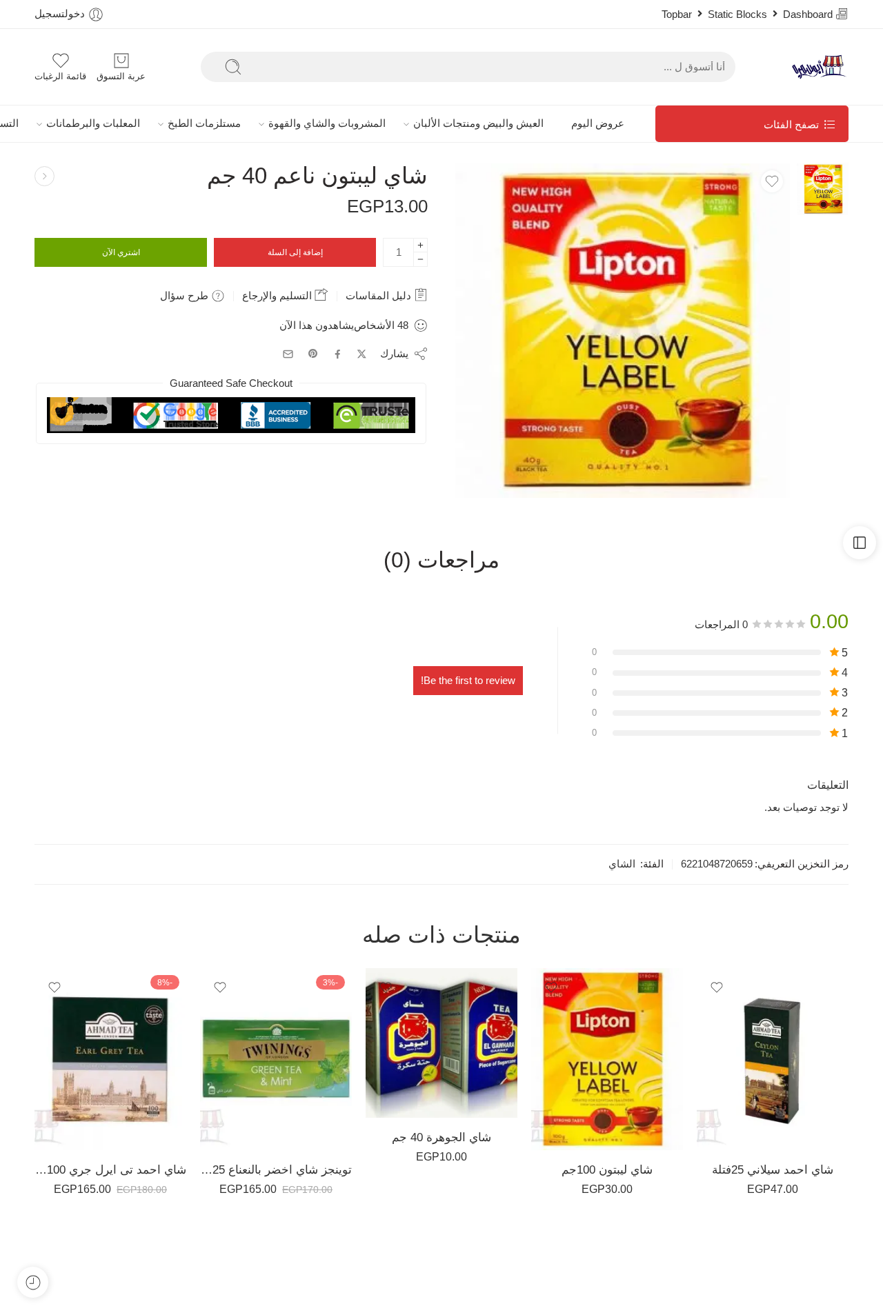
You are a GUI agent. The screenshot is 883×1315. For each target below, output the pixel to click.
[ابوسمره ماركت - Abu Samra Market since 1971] (820, 67)
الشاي (621, 864)
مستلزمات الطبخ (204, 123)
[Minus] (420, 259)
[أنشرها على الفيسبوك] (338, 354)
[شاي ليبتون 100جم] (607, 1059)
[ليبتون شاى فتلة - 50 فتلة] (44, 176)
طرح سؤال (185, 295)
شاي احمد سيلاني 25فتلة (772, 1169)
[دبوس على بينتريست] (313, 353)
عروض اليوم (597, 123)
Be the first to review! (468, 680)
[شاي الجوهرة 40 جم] (441, 1042)
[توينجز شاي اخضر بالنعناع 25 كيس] (276, 1059)
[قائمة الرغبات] (772, 181)
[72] (823, 188)
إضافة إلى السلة (295, 252)
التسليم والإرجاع (278, 295)
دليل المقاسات (380, 295)
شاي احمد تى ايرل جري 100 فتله (110, 1169)
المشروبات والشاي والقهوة (327, 123)
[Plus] (420, 245)
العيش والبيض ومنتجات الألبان (478, 123)
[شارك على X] (362, 354)
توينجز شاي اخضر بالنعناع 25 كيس (276, 1169)
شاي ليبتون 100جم (607, 1169)
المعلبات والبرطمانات (93, 123)
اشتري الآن (121, 252)
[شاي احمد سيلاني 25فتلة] (773, 1059)
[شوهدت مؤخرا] (32, 1282)
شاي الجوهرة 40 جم (441, 1137)
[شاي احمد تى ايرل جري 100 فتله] (110, 1059)
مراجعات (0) (441, 561)
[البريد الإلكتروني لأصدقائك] (288, 354)
